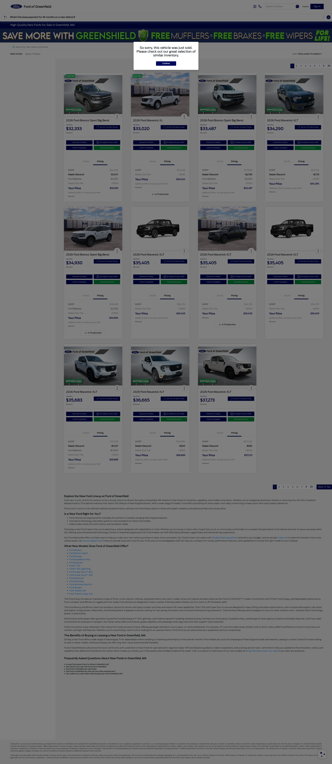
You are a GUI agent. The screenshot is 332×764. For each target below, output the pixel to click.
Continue (166, 63)
